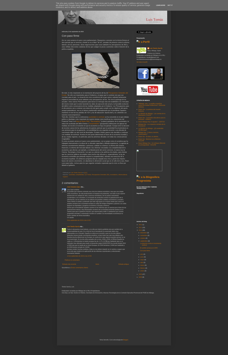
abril (142, 262)
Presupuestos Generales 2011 (100, 174)
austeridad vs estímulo (96, 117)
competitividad (80, 174)
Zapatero (65, 176)
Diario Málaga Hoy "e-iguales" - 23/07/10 (151, 122)
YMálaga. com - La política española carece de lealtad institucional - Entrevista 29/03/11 (151, 105)
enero (142, 271)
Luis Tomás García (73, 226)
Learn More (160, 5)
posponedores (94, 124)
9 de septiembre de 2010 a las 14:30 (79, 220)
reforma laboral (122, 174)
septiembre (144, 241)
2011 (140, 227)
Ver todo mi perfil (142, 62)
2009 (140, 274)
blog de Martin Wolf (82, 121)
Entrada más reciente (69, 264)
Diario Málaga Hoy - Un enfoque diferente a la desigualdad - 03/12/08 (151, 144)
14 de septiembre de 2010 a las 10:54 (79, 256)
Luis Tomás (87, 174)
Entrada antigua (124, 264)
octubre (143, 238)
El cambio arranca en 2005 (149, 248)
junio (142, 257)
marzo (142, 265)
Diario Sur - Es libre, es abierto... (148, 136)
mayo (142, 260)
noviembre (144, 235)
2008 (140, 277)
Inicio (97, 264)
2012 (140, 225)
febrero (142, 268)
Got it (170, 5)
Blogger (125, 340)
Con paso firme (145, 251)
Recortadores (95, 121)
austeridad (72, 174)
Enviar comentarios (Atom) (79, 267)
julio (141, 254)
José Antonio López (73, 187)
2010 (140, 230)
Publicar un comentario (72, 260)
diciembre (143, 233)
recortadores (114, 174)
